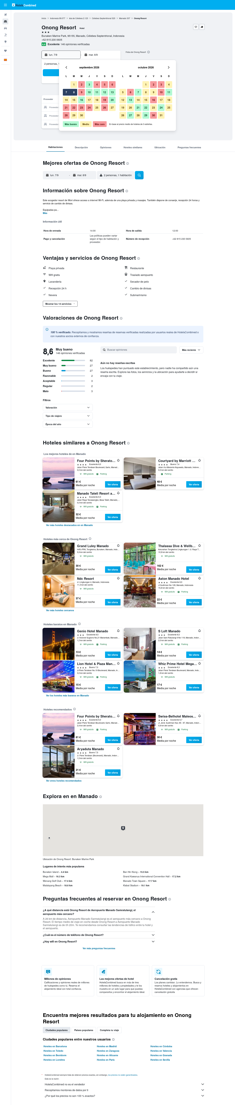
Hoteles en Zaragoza (108, 1050)
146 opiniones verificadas (75, 44)
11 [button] (96, 92)
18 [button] (96, 100)
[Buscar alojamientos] (5, 21)
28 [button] (66, 115)
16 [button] (81, 100)
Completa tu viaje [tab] (109, 1030)
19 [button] (104, 100)
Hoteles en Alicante (107, 1055)
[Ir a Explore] (5, 41)
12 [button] (104, 92)
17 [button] (89, 100)
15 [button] (73, 100)
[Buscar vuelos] (5, 15)
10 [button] (89, 92)
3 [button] (89, 84)
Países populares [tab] (83, 1030)
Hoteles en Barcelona (55, 1046)
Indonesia (54, 18)
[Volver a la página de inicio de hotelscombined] (24, 4)
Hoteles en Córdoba (161, 1046)
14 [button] (66, 100)
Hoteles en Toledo (53, 1050)
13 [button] (112, 92)
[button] (5, 4)
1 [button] (74, 84)
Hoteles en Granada (161, 1055)
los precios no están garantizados (122, 1074)
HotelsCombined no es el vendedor (65, 1084)
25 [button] (96, 107)
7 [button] (66, 92)
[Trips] (5, 51)
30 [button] (81, 115)
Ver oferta (113, 484)
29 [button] (73, 115)
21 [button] (66, 107)
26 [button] (104, 107)
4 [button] (97, 84)
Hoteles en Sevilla (160, 1059)
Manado (122, 18)
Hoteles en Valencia (161, 1050)
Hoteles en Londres (54, 1059)
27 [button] (112, 107)
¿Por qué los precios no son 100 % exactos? (70, 1096)
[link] (69, 525)
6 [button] (112, 84)
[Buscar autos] (5, 28)
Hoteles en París (106, 1059)
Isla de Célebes (76, 18)
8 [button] (74, 92)
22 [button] (73, 107)
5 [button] (104, 84)
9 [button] (81, 92)
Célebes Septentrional (101, 18)
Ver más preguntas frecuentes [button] (99, 948)
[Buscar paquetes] (5, 35)
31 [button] (161, 115)
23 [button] (81, 107)
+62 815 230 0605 (52, 39)
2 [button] (81, 84)
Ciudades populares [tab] (57, 1030)
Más (45, 213)
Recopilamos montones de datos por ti (66, 1090)
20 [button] (112, 100)
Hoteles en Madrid (107, 1046)
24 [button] (89, 107)
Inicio (44, 18)
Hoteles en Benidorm (54, 1055)
